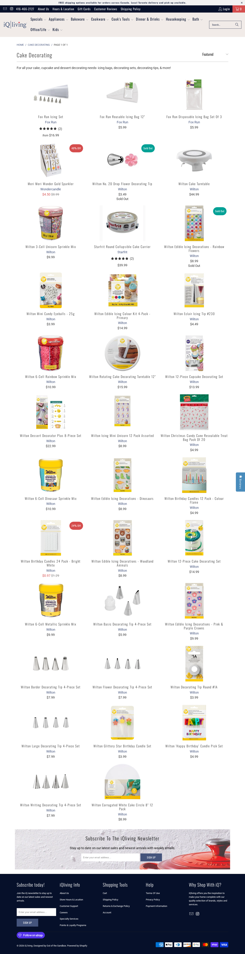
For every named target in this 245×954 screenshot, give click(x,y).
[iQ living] (15, 25)
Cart (105, 893)
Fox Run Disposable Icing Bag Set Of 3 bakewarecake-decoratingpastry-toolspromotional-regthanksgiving (194, 93)
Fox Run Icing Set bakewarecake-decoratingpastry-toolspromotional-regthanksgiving (51, 93)
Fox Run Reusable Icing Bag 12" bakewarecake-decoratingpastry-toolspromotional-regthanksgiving (122, 93)
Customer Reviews (105, 9)
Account (107, 912)
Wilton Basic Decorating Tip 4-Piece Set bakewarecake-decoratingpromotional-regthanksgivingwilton (122, 601)
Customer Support (69, 906)
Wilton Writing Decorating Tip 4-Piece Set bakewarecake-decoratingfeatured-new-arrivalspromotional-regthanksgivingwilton (51, 782)
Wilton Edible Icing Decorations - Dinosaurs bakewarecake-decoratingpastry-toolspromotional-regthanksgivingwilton (122, 475)
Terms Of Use (153, 893)
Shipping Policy (131, 9)
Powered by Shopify (77, 945)
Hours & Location (63, 9)
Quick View (50, 101)
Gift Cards (84, 9)
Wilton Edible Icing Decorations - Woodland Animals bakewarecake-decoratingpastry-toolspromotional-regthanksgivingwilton (122, 538)
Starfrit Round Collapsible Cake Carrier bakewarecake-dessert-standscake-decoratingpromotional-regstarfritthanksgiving (122, 223)
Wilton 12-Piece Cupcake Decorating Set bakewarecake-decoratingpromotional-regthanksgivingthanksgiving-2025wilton (194, 353)
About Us (43, 9)
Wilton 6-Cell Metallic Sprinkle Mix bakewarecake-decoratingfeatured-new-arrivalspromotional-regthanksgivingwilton (51, 601)
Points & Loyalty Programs (73, 925)
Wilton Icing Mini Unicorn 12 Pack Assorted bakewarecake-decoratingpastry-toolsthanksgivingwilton (122, 412)
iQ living (28, 945)
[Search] (236, 25)
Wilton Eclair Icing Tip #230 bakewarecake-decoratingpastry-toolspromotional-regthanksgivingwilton (194, 290)
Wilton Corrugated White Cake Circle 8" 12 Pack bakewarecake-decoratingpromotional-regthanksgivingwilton (122, 782)
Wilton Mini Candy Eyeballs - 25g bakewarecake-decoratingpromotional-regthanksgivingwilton (51, 290)
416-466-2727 (25, 9)
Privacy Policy (153, 899)
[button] (38, 19)
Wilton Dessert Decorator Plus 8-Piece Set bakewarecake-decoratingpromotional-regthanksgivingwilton (51, 412)
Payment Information (156, 906)
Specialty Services (69, 918)
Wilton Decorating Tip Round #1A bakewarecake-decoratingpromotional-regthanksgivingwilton (194, 664)
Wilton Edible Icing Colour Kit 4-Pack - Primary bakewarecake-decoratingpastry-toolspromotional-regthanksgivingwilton (122, 290)
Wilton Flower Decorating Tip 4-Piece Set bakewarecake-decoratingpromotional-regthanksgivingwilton (122, 664)
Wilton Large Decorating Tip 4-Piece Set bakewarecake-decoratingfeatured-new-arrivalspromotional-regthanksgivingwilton (51, 723)
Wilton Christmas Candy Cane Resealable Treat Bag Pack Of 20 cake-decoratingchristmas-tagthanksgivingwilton (194, 412)
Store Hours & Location (71, 899)
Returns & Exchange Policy (116, 906)
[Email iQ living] (5, 9)
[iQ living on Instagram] (11, 9)
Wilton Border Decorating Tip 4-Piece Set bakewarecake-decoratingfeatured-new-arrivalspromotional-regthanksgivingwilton (51, 664)
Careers (64, 912)
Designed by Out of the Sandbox (50, 945)
